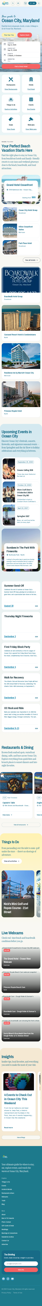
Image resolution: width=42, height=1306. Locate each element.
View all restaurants (20, 825)
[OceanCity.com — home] (5, 1157)
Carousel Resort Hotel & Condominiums (20, 334)
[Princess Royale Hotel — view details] (21, 394)
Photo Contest (6, 1222)
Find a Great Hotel (21, 66)
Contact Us (5, 1240)
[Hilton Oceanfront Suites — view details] (10, 231)
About (3, 1214)
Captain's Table (9, 802)
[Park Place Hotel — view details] (10, 247)
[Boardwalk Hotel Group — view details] (21, 280)
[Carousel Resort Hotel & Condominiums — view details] (21, 318)
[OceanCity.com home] (6, 3)
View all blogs (21, 1137)
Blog (3, 1204)
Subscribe (21, 1270)
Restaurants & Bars (8, 1193)
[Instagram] (8, 1279)
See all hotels (30, 260)
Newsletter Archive (8, 1237)
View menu (6, 815)
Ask (34, 3)
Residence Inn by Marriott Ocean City (19, 372)
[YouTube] (12, 1279)
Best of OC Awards (8, 1218)
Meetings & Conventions (9, 1233)
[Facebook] (3, 1279)
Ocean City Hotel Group (28, 210)
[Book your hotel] (18, 3)
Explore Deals (24, 35)
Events (4, 1185)
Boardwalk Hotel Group (13, 296)
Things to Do (6, 1182)
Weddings (5, 1229)
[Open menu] (38, 3)
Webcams (5, 1197)
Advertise (5, 1244)
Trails (3, 1200)
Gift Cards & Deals (8, 1225)
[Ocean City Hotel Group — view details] (10, 214)
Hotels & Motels (7, 1189)
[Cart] (25, 3)
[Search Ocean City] (13, 3)
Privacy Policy (6, 1293)
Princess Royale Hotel (13, 411)
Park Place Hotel (25, 243)
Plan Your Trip (9, 35)
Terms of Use (17, 1293)
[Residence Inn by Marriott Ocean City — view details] (21, 356)
